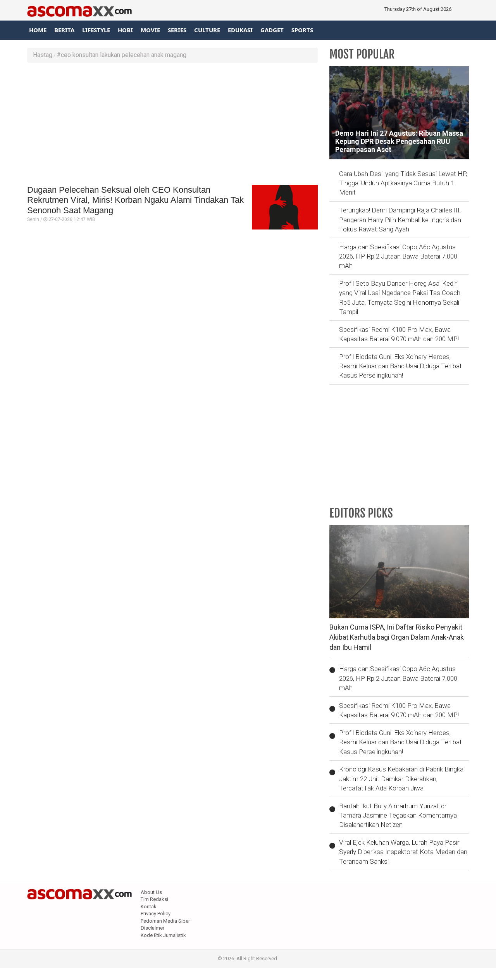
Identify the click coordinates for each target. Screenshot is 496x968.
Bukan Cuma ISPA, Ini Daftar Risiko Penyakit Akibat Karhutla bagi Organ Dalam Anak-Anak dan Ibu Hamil (396, 637)
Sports (302, 30)
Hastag (42, 55)
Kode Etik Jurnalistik (163, 935)
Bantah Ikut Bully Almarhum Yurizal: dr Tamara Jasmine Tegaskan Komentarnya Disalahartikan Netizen (398, 815)
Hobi (125, 30)
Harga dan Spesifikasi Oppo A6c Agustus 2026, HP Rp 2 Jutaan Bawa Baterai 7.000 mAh (398, 256)
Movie (150, 30)
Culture (207, 30)
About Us (151, 892)
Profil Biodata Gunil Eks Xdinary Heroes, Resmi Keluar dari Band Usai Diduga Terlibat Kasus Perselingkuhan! (400, 366)
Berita (64, 30)
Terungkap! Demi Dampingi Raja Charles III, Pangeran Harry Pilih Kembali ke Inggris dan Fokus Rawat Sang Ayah (400, 219)
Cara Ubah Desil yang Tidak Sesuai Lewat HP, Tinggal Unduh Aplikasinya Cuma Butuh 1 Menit (403, 183)
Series (177, 30)
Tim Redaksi (154, 899)
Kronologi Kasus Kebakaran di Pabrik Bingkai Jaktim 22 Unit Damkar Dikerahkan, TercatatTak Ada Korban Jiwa (402, 778)
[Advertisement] (172, 125)
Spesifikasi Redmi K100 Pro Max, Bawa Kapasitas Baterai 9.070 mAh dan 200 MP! (399, 334)
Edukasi (240, 30)
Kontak (149, 906)
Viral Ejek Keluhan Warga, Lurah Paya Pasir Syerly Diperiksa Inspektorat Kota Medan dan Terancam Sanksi (403, 852)
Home (37, 30)
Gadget (272, 30)
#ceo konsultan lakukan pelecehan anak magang (121, 55)
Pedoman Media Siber (165, 921)
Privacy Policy (155, 913)
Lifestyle (96, 30)
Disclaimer (152, 928)
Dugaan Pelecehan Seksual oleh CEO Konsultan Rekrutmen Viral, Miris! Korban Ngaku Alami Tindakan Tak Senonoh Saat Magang (135, 200)
